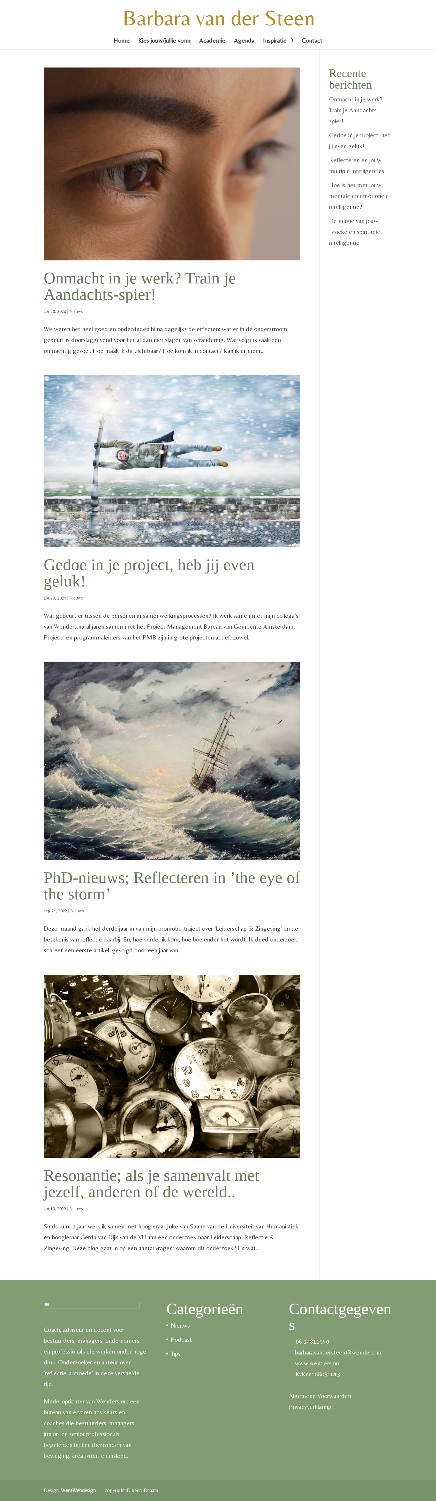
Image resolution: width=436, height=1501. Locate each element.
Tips (176, 1353)
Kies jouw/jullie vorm (164, 41)
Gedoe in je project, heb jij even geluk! (149, 573)
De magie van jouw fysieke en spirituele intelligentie (354, 231)
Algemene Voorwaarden (320, 1395)
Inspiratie (275, 41)
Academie (212, 41)
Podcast (181, 1339)
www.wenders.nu (317, 1363)
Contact (312, 41)
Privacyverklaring (310, 1406)
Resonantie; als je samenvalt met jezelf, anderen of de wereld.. (151, 1183)
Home (122, 41)
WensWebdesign (79, 1490)
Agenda (244, 41)
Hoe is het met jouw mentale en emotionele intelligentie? (359, 195)
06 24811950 (312, 1341)
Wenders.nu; (112, 1401)
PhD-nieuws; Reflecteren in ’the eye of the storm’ (172, 886)
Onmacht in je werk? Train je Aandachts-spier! (140, 286)
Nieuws (76, 311)
